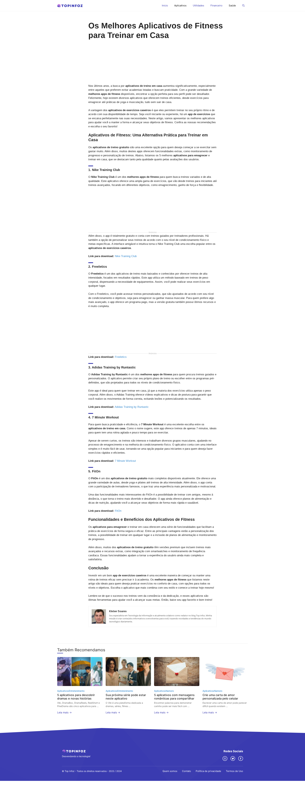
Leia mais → (64, 712)
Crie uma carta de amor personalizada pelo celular (220, 696)
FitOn (118, 510)
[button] (243, 5)
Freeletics (121, 356)
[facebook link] (240, 758)
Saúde (232, 5)
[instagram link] (225, 758)
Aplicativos (180, 5)
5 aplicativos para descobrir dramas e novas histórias (76, 696)
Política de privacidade (208, 771)
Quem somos (170, 771)
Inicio (165, 5)
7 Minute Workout (125, 460)
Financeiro (216, 5)
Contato (186, 771)
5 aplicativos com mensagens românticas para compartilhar (174, 696)
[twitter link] (232, 758)
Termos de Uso (234, 771)
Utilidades (198, 5)
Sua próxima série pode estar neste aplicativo (126, 696)
